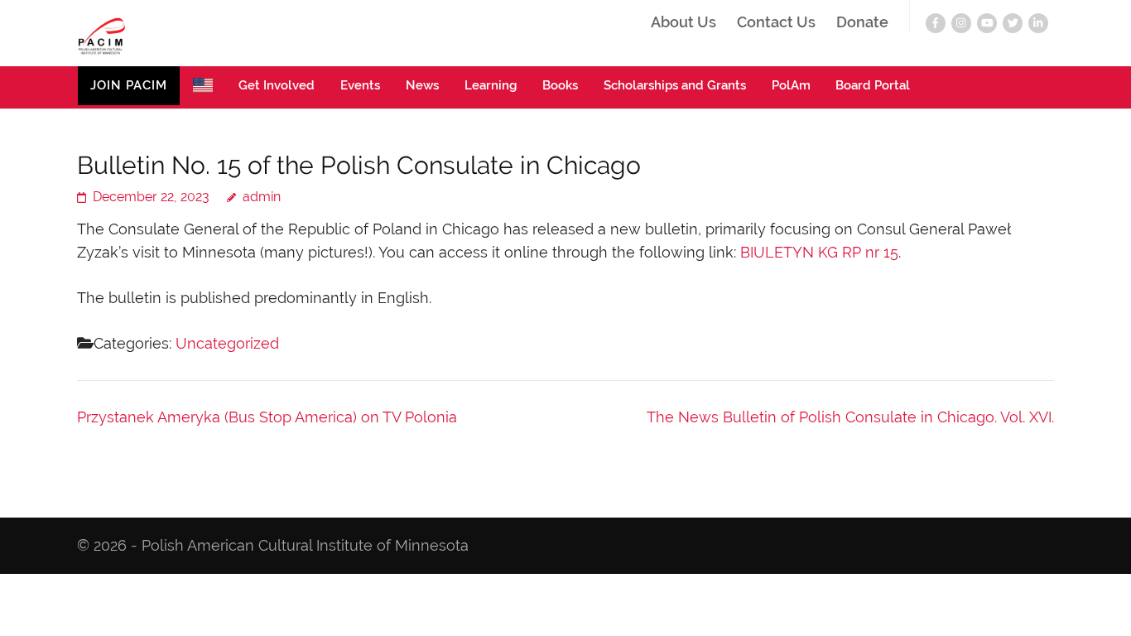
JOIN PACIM (128, 85)
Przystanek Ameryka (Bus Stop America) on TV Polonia (267, 417)
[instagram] (961, 23)
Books (560, 85)
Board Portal (872, 85)
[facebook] (936, 23)
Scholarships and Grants (675, 85)
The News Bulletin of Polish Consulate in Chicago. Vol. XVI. (850, 417)
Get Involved (276, 85)
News (422, 85)
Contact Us (776, 23)
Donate (862, 23)
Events (360, 85)
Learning (490, 85)
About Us (683, 23)
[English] (202, 87)
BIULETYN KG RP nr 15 (819, 252)
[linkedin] (1038, 23)
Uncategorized (227, 343)
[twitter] (1013, 23)
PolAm (791, 85)
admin (262, 197)
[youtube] (987, 23)
